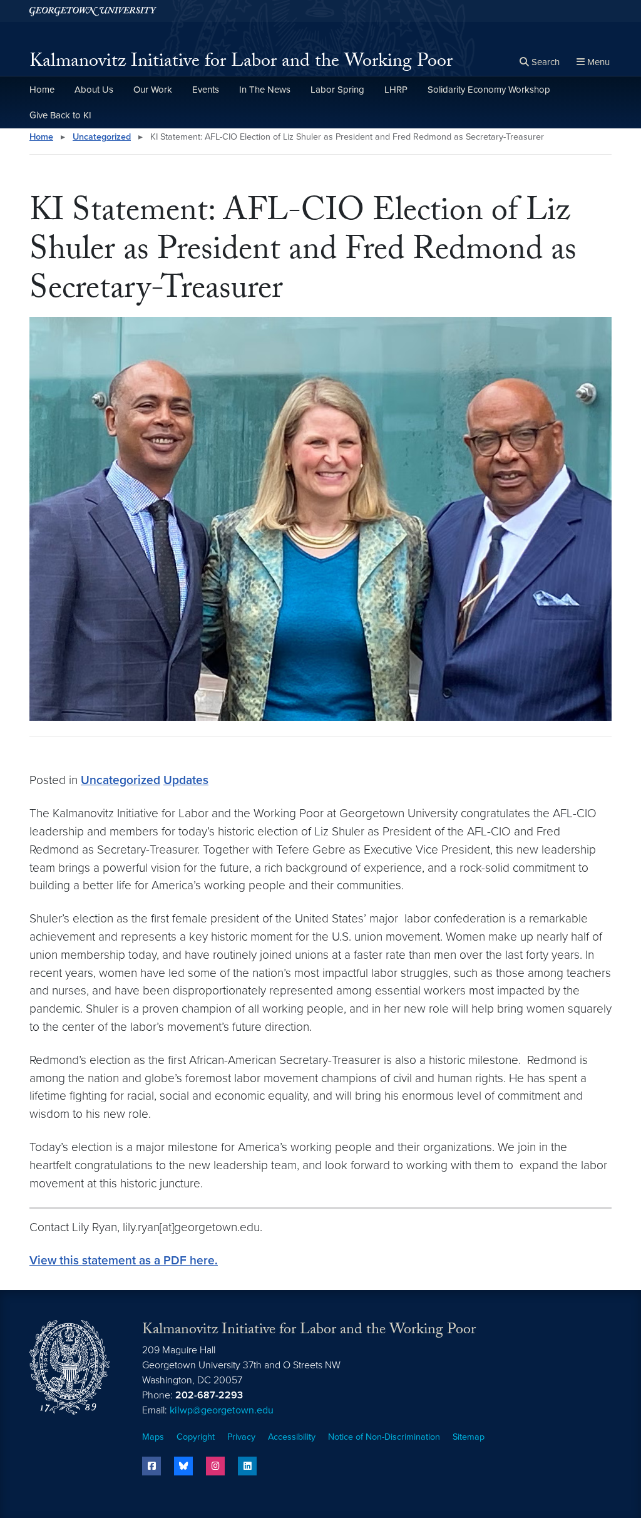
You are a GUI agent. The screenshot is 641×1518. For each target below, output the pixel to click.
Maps (153, 1437)
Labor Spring (337, 89)
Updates (185, 780)
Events (205, 89)
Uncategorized (102, 137)
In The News (264, 89)
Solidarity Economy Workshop (489, 89)
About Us (93, 89)
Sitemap (469, 1437)
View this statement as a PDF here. (123, 1260)
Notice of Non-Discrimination (384, 1437)
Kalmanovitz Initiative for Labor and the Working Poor (241, 63)
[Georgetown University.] (92, 11)
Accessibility (291, 1437)
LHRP (396, 89)
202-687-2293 (209, 1395)
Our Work (152, 89)
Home (41, 89)
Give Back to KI (60, 115)
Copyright (196, 1437)
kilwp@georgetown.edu (222, 1410)
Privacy (241, 1437)
